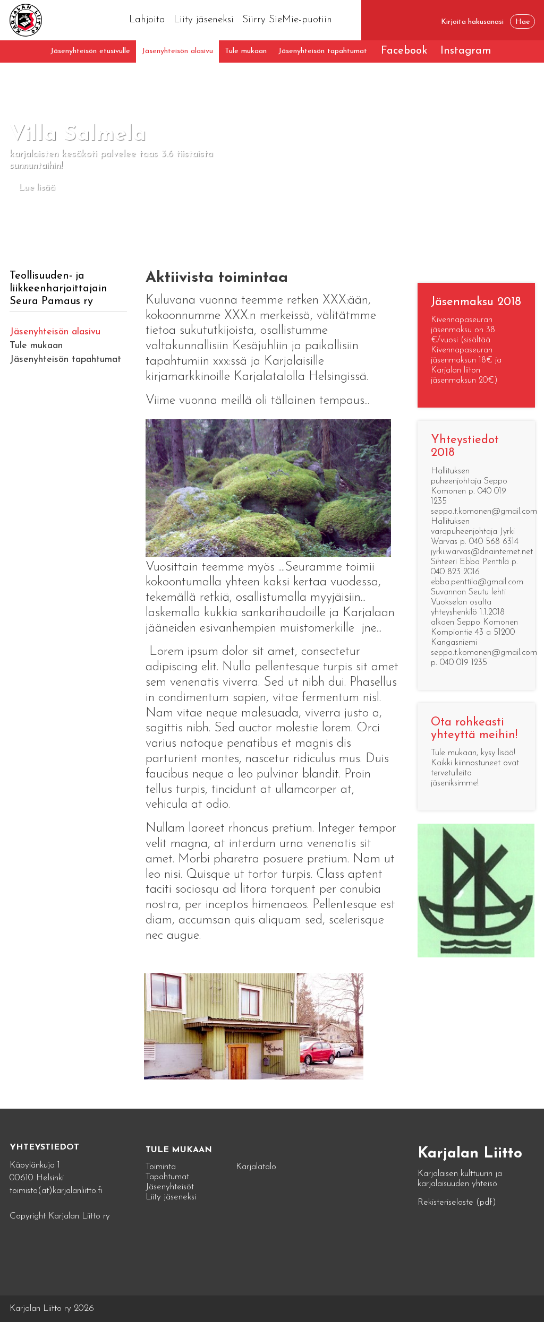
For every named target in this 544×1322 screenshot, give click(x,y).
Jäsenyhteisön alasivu (177, 51)
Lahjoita (147, 20)
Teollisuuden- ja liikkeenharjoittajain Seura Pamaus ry (58, 289)
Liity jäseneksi (204, 20)
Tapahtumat (167, 1176)
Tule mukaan (246, 51)
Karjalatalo (256, 1166)
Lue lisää (37, 187)
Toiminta (161, 1166)
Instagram (465, 51)
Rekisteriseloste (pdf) (457, 1202)
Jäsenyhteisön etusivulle (90, 51)
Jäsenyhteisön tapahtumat (322, 51)
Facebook (404, 51)
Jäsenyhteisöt (170, 1186)
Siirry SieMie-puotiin (287, 20)
